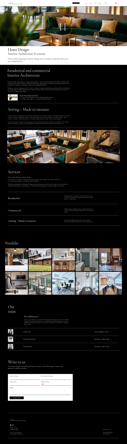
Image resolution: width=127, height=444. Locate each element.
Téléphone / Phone (45, 381)
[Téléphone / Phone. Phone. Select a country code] (43, 384)
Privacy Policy (106, 429)
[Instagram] (13, 425)
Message (11, 387)
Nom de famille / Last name (47, 376)
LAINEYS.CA (107, 434)
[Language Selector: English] (116, 3)
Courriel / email (13, 381)
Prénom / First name (14, 376)
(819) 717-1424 (14, 428)
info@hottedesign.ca (14, 429)
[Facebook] (11, 425)
